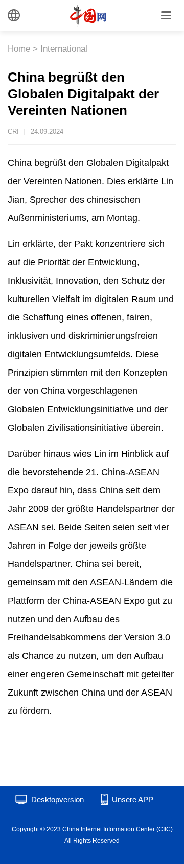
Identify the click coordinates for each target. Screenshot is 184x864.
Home (19, 49)
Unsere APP (132, 799)
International (63, 49)
